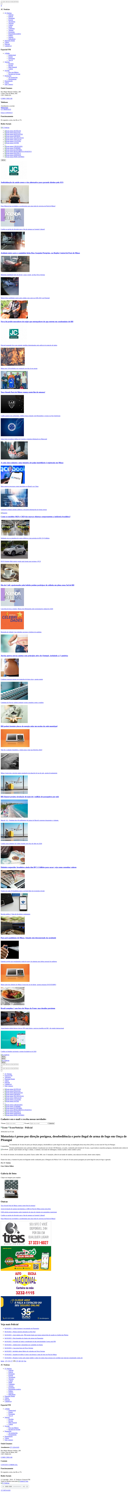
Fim (25, 1361)
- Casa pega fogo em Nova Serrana (19, 1348)
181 (22, 1361)
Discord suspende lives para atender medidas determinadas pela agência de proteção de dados (29, 345)
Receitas (11, 63)
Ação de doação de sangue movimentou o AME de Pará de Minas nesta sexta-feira (26, 1209)
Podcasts (7, 44)
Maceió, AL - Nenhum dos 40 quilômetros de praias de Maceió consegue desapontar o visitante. (30, 820)
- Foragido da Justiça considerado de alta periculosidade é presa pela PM (30, 1341)
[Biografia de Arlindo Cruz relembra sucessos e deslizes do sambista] (12, 629)
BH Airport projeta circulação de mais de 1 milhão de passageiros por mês (30, 797)
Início (2, 1361)
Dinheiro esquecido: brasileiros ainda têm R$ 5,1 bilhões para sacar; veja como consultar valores (38, 867)
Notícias (10, 15)
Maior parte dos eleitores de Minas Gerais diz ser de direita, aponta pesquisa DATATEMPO (28, 984)
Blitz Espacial (12, 67)
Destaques (11, 18)
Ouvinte (7, 70)
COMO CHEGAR (6, 98)
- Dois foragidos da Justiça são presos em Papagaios (24, 1338)
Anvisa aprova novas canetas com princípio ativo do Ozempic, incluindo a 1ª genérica (34, 656)
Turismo (10, 30)
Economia (11, 32)
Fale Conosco (9, 84)
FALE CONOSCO (7, 112)
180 (19, 1361)
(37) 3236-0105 (14, 1447)
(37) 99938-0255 (6, 108)
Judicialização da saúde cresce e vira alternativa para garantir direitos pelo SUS (32, 182)
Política (10, 35)
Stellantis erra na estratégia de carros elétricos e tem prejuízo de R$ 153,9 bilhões (25, 538)
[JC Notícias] (5, 127)
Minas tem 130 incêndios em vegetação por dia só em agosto (19, 368)
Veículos (11, 23)
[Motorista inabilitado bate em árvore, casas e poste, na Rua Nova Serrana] (15, 271)
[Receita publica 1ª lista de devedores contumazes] (14, 911)
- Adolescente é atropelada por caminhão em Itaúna (24, 1345)
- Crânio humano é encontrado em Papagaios (22, 1328)
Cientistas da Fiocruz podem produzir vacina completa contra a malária (22, 702)
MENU (3, 160)
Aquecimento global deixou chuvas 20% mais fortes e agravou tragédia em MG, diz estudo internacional (32, 1028)
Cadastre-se (8, 46)
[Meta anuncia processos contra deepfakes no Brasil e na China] (13, 483)
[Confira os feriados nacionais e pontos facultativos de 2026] (13, 1048)
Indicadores (11, 39)
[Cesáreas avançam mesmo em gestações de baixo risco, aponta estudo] (10, 676)
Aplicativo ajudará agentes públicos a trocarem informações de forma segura (24, 509)
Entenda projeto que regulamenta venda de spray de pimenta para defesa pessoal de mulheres (29, 961)
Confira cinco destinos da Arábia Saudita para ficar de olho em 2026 (21, 843)
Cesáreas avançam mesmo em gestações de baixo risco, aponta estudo (22, 679)
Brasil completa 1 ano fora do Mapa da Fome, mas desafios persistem (28, 1008)
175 (6, 1361)
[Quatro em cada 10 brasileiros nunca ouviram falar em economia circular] (13, 887)
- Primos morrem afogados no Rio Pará (20, 1332)
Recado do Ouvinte (14, 74)
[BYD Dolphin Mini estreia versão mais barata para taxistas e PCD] (14, 558)
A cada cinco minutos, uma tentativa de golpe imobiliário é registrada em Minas (32, 463)
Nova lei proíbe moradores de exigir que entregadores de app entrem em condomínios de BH (37, 322)
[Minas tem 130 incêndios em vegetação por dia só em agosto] (13, 365)
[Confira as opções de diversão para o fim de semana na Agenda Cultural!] (12, 226)
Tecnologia (11, 21)
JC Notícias (8, 13)
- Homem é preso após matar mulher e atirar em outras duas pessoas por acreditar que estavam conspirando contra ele (44, 1358)
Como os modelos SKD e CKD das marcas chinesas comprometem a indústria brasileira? (35, 517)
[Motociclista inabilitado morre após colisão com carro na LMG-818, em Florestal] (10, 295)
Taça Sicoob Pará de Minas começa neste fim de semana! (23, 392)
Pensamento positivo (14, 34)
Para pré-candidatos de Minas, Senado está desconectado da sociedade (28, 938)
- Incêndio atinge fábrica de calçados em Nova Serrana (25, 1351)
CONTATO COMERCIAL (9, 1465)
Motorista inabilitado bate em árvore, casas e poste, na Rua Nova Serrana (23, 275)
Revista (10, 65)
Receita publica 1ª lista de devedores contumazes (15, 914)
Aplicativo (8, 1077)
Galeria (10, 69)
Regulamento (12, 79)
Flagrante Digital (10, 40)
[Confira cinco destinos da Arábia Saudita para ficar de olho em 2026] (14, 840)
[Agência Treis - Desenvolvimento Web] (23, 1481)
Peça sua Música (13, 72)
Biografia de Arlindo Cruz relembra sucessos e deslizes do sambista (21, 632)
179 (17, 1361)
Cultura (10, 25)
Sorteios (10, 37)
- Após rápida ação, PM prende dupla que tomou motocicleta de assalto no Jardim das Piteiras (36, 1335)
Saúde (10, 27)
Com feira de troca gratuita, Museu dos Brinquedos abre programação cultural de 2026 (27, 609)
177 (11, 1361)
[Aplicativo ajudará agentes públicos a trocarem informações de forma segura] (14, 506)
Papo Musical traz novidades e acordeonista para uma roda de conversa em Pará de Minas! (28, 206)
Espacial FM (8, 1075)
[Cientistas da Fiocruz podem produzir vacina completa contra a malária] (14, 699)
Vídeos (7, 42)
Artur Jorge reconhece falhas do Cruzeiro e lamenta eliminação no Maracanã (24, 439)
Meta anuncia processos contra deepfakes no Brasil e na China (19, 486)
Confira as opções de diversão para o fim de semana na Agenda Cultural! (23, 229)
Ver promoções (13, 77)
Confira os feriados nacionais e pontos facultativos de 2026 (18, 1051)
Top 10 (10, 60)
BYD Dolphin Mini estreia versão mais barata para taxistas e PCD (21, 561)
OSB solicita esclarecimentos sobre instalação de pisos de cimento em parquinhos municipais (29, 1212)
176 (9, 1361)
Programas (11, 58)
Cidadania (11, 28)
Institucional (12, 55)
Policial (10, 16)
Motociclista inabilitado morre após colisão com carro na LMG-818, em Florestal (25, 298)
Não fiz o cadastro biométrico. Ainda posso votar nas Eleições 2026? (21, 750)
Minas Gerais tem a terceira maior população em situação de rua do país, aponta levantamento (29, 773)
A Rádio (7, 53)
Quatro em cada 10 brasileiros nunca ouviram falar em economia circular (23, 891)
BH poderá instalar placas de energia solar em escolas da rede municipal (29, 726)
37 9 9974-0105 (5, 1490)
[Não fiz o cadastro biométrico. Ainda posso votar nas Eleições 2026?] (15, 746)
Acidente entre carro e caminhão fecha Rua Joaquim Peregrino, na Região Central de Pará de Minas (40, 253)
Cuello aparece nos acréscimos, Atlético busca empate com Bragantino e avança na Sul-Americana (30, 416)
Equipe (10, 57)
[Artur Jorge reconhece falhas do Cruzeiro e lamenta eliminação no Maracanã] (12, 436)
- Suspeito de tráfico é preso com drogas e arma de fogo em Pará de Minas (31, 1354)
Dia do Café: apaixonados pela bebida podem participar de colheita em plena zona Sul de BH (37, 585)
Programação (9, 81)
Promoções (8, 76)
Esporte (10, 20)
